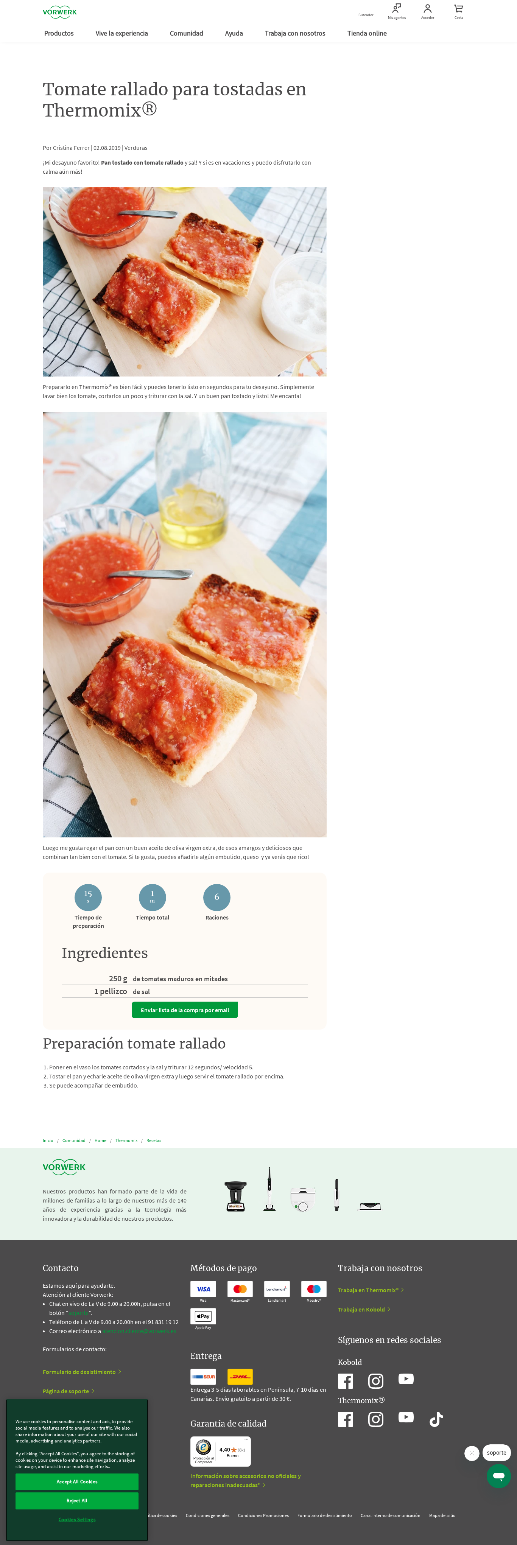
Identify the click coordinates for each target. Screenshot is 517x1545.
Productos (59, 33)
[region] (77, 1470)
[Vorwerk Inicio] (60, 12)
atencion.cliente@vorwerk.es (139, 1331)
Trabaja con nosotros (296, 33)
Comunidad (187, 33)
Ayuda (234, 33)
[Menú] (246, 1440)
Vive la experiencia (122, 33)
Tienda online (367, 33)
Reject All (77, 1500)
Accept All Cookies (77, 1481)
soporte (79, 1312)
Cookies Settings (77, 1519)
